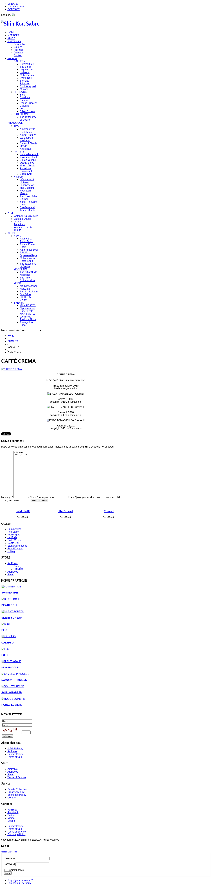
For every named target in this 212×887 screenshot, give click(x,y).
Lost (22, 108)
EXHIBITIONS (21, 114)
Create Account (15, 792)
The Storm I (65, 511)
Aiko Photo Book (29, 249)
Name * (34, 497)
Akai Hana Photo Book (26, 240)
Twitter (11, 815)
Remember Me (15, 870)
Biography (19, 44)
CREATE (12, 3)
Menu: (5, 330)
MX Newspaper (28, 286)
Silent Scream (27, 111)
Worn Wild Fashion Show (28, 318)
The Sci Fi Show (29, 291)
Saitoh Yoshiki (28, 160)
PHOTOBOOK (15, 122)
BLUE (4, 630)
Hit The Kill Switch (26, 298)
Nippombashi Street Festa (27, 309)
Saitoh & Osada (28, 143)
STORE (11, 38)
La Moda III (23, 511)
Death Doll (26, 78)
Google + (12, 821)
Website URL (113, 497)
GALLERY (19, 61)
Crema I (109, 511)
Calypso (24, 105)
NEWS (17, 236)
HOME (11, 32)
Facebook (12, 812)
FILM (10, 213)
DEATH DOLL (9, 605)
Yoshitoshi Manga (25, 192)
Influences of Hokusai (27, 181)
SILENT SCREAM (11, 617)
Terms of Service (16, 777)
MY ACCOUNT (15, 6)
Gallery (18, 47)
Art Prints (12, 563)
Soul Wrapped (28, 86)
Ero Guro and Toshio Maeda (27, 208)
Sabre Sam (26, 174)
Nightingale (26, 69)
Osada (23, 146)
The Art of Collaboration (27, 279)
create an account (9, 852)
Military (24, 89)
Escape (24, 100)
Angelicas (25, 149)
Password (9, 864)
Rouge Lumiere (28, 103)
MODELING (20, 269)
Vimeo (11, 818)
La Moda (24, 72)
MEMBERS (13, 35)
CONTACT (13, 9)
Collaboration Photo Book (27, 259)
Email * (72, 497)
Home (10, 335)
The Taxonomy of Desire (28, 118)
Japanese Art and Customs (27, 186)
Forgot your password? (20, 880)
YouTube (12, 809)
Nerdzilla (25, 288)
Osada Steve (27, 162)
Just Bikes (25, 294)
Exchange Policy (16, 795)
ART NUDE (20, 92)
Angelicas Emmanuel (26, 169)
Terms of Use (14, 757)
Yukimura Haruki (29, 157)
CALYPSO (7, 642)
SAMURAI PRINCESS (14, 680)
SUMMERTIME (9, 592)
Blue (22, 94)
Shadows (25, 97)
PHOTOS (12, 58)
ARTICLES (12, 233)
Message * (7, 497)
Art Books (12, 571)
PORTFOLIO (14, 41)
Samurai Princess (24, 82)
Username (9, 858)
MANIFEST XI (28, 305)
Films (10, 574)
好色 (16, 125)
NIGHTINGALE (10, 667)
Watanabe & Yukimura (26, 139)
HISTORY (19, 176)
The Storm (25, 66)
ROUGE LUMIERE (12, 705)
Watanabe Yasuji (29, 154)
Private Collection (17, 789)
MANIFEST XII (28, 314)
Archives (18, 52)
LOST (4, 655)
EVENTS (19, 302)
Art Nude (18, 49)
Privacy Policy (15, 754)
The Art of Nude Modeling (28, 273)
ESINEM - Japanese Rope (28, 254)
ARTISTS (19, 151)
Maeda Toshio (27, 165)
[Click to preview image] (11, 369)
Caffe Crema (27, 75)
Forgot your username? (20, 883)
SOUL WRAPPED (11, 692)
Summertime (27, 64)
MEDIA (18, 283)
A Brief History (28, 135)
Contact (18, 55)
